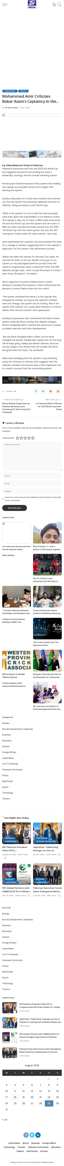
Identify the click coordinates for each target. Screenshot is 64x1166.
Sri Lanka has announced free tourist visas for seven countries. (16, 549)
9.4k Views (25, 108)
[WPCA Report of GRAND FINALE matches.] (16, 660)
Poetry (5, 775)
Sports (23, 91)
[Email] (58, 391)
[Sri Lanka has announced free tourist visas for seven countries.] (16, 533)
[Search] (59, 4)
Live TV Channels (10, 764)
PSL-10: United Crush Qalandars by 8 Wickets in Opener (45, 581)
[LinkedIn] (38, 1135)
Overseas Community (12, 769)
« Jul (4, 1119)
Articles (5, 723)
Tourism (6, 798)
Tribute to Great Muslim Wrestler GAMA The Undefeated (13, 622)
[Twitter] (43, 391)
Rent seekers (8, 555)
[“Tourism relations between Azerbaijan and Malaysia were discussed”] (16, 597)
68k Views (51, 895)
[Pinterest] (51, 391)
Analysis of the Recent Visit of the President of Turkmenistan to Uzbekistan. (47, 677)
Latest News (10, 91)
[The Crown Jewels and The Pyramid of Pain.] (47, 629)
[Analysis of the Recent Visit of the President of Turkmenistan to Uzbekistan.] (47, 660)
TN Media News (12, 108)
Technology (7, 793)
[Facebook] (36, 391)
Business (6, 735)
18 (15, 1097)
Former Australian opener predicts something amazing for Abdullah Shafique (46, 613)
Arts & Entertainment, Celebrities (17, 729)
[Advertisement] (32, 42)
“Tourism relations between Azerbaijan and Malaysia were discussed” (16, 613)
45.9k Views (51, 854)
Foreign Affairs (9, 752)
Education (7, 740)
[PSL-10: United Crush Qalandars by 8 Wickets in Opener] (47, 565)
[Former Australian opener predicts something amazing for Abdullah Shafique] (47, 597)
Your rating (8, 438)
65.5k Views (23, 854)
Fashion (6, 746)
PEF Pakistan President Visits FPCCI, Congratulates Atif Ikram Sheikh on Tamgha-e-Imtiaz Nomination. (40, 1007)
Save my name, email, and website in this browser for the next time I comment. (33, 499)
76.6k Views (20, 895)
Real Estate (7, 781)
